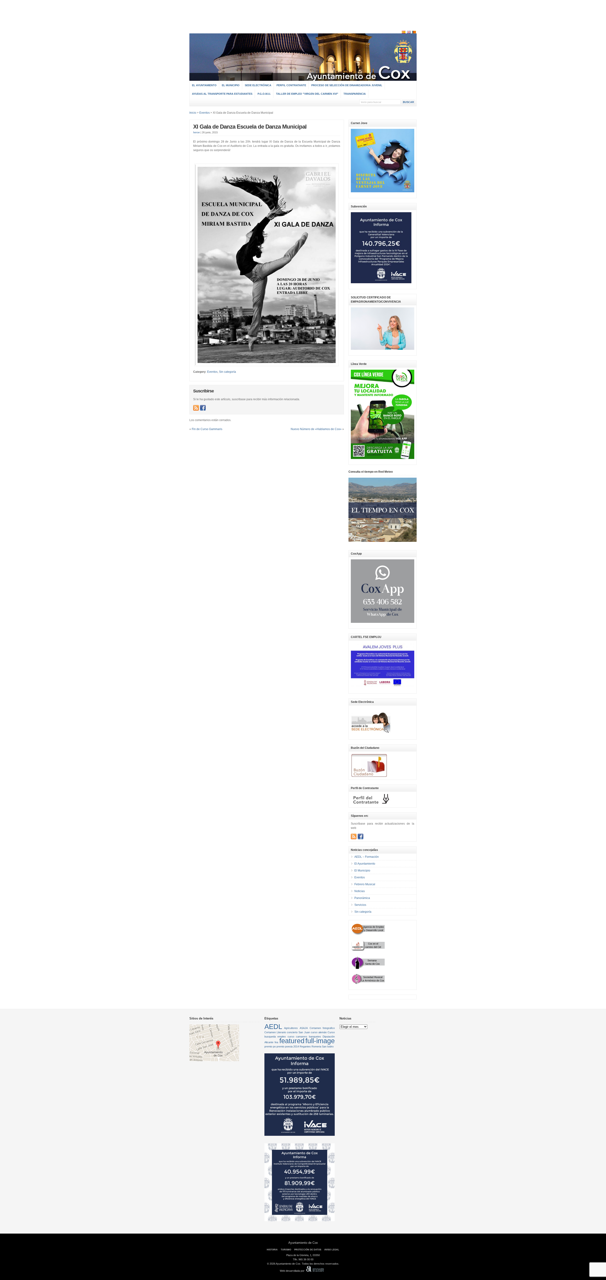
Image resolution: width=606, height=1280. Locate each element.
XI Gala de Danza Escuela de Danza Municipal (250, 126)
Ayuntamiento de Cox (303, 1242)
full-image (320, 1041)
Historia (272, 1250)
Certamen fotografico (322, 1028)
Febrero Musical (364, 884)
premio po (270, 1046)
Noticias (359, 891)
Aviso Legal (331, 1250)
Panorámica (362, 898)
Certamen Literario (275, 1032)
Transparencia (354, 93)
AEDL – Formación (366, 856)
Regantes (305, 1046)
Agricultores (291, 1028)
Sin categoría (227, 371)
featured (291, 1041)
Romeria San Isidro (323, 1046)
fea (276, 1042)
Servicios (360, 905)
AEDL (273, 1026)
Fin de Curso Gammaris (207, 429)
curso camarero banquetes (304, 1036)
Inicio (192, 112)
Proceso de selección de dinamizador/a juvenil (346, 85)
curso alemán (319, 1032)
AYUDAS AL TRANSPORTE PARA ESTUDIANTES (222, 93)
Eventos (212, 371)
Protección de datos (307, 1250)
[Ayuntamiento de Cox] (303, 79)
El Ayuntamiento (204, 85)
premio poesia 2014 (287, 1046)
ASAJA (304, 1028)
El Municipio (231, 85)
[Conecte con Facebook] (203, 408)
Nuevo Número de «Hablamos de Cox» (316, 429)
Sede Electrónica (258, 85)
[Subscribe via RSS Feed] (196, 408)
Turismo (286, 1250)
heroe (196, 132)
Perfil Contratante (291, 85)
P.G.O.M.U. (264, 93)
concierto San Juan (298, 1032)
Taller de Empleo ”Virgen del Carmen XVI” (307, 93)
